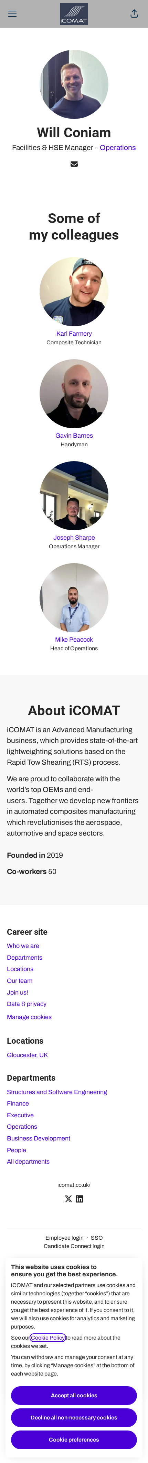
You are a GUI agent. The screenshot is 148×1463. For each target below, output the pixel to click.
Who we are (23, 945)
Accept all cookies (74, 1395)
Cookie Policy (48, 1338)
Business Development (38, 1138)
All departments (28, 1161)
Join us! (17, 992)
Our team (19, 980)
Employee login (64, 1238)
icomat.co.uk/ (74, 1185)
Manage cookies (29, 1017)
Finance (18, 1103)
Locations (20, 969)
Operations (118, 147)
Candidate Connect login (74, 1246)
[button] (134, 14)
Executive (20, 1115)
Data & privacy (26, 1003)
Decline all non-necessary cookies (74, 1417)
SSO (97, 1238)
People (16, 1150)
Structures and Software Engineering (57, 1092)
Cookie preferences (74, 1440)
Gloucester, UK (27, 1055)
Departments (24, 957)
